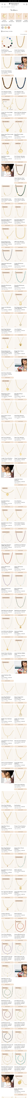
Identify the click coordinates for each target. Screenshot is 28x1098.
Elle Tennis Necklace (6, 437)
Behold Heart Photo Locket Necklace (5, 394)
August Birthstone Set (20, 1022)
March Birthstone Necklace (19, 589)
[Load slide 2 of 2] (3, 47)
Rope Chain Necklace (19, 437)
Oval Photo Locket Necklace (5, 157)
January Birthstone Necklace (5, 567)
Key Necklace (17, 805)
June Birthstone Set (19, 1000)
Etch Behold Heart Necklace (5, 501)
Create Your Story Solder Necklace (7, 113)
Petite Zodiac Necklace (20, 523)
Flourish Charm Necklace (20, 740)
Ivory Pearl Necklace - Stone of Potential (6, 697)
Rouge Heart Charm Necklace (19, 352)
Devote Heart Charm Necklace (19, 848)
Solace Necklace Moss (19, 199)
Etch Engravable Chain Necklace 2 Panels (6, 220)
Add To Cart (7, 54)
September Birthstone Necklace (6, 264)
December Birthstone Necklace (19, 286)
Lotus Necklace (18, 329)
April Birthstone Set (5, 978)
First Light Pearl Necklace (7, 891)
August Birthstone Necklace (19, 567)
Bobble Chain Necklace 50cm (6, 719)
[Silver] (2, 27)
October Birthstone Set (20, 1044)
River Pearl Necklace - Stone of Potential (6, 848)
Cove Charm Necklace (6, 934)
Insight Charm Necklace (6, 458)
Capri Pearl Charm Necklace (5, 827)
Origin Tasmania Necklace (20, 458)
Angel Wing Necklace (19, 415)
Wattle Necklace (18, 913)
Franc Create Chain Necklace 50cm (19, 697)
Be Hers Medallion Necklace (19, 1089)
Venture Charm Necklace (7, 762)
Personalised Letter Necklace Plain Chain (6, 242)
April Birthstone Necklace (7, 610)
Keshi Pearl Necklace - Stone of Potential (6, 330)
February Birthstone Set (6, 956)
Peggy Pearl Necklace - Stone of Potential (6, 545)
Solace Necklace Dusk (19, 178)
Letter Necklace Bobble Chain (20, 654)
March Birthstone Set (19, 956)
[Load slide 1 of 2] (2, 47)
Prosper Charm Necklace (20, 826)
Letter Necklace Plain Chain (6, 676)
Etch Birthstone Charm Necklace (6, 523)
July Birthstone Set (5, 1022)
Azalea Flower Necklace (6, 653)
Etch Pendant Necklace (20, 156)
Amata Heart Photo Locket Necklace (7, 135)
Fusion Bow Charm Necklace (19, 763)
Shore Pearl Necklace (6, 805)
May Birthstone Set (5, 1000)
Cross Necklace (18, 501)
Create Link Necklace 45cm (6, 308)
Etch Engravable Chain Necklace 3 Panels (20, 220)
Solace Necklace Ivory (6, 199)
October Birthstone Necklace (19, 264)
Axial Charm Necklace (6, 373)
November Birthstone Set (7, 1066)
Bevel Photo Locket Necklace (19, 135)
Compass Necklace (5, 913)
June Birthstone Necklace (7, 631)
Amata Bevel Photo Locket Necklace (20, 892)
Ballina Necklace (18, 870)
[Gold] (5, 27)
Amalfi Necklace (5, 50)
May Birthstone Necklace (20, 610)
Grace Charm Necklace (20, 784)
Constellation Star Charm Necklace (7, 741)
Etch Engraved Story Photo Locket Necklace (21, 308)
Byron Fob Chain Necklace (20, 112)
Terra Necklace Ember (6, 91)
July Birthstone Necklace (20, 544)
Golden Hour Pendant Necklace (19, 719)
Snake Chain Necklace (20, 50)
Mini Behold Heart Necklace (19, 394)
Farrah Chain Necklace (6, 71)
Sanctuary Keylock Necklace (19, 632)
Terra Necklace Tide (19, 91)
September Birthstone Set (7, 1044)
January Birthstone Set (20, 934)
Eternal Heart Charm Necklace (6, 416)
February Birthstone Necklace (6, 589)
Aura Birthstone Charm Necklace (6, 870)
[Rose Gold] (8, 27)
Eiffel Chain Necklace (19, 241)
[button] (2, 4)
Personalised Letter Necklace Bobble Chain (6, 352)
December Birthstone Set (20, 1066)
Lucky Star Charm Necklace (19, 480)
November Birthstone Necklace (6, 286)
